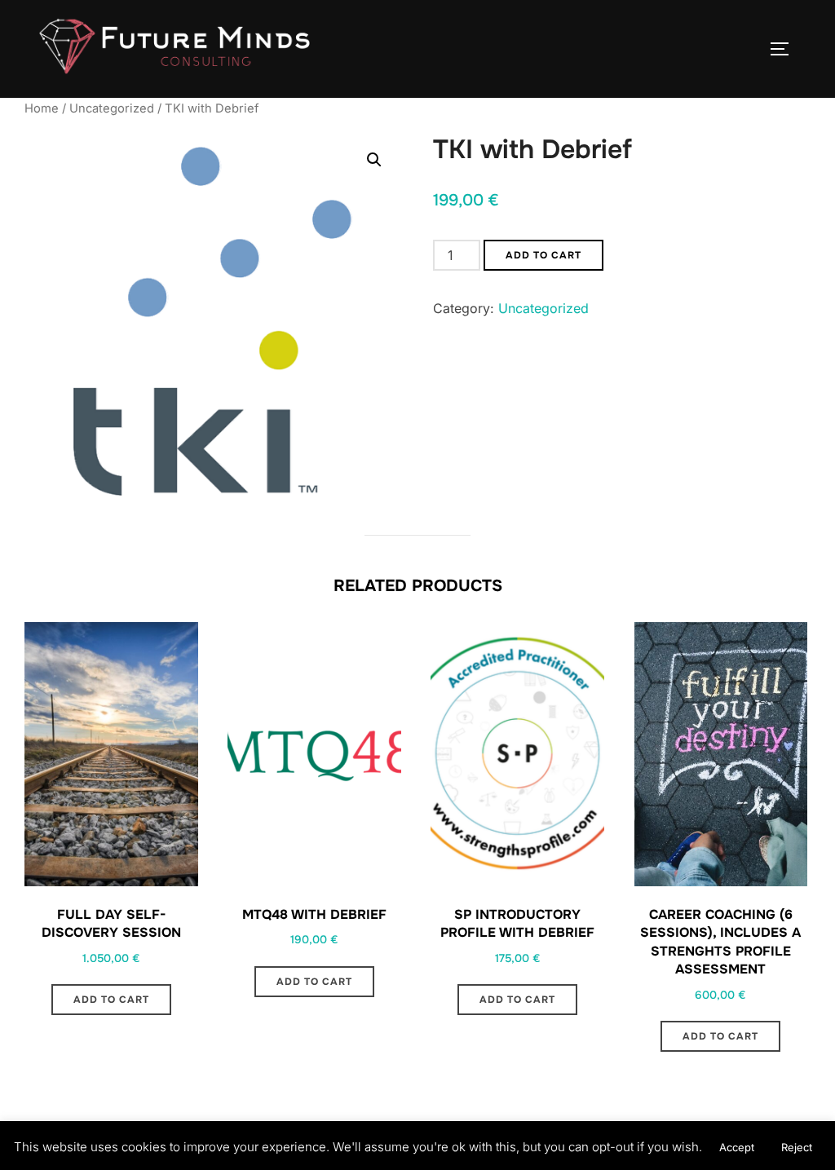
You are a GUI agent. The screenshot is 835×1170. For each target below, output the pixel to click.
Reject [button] (796, 1147)
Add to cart (543, 255)
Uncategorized (111, 108)
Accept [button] (736, 1147)
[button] (374, 159)
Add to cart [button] (111, 999)
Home (41, 108)
